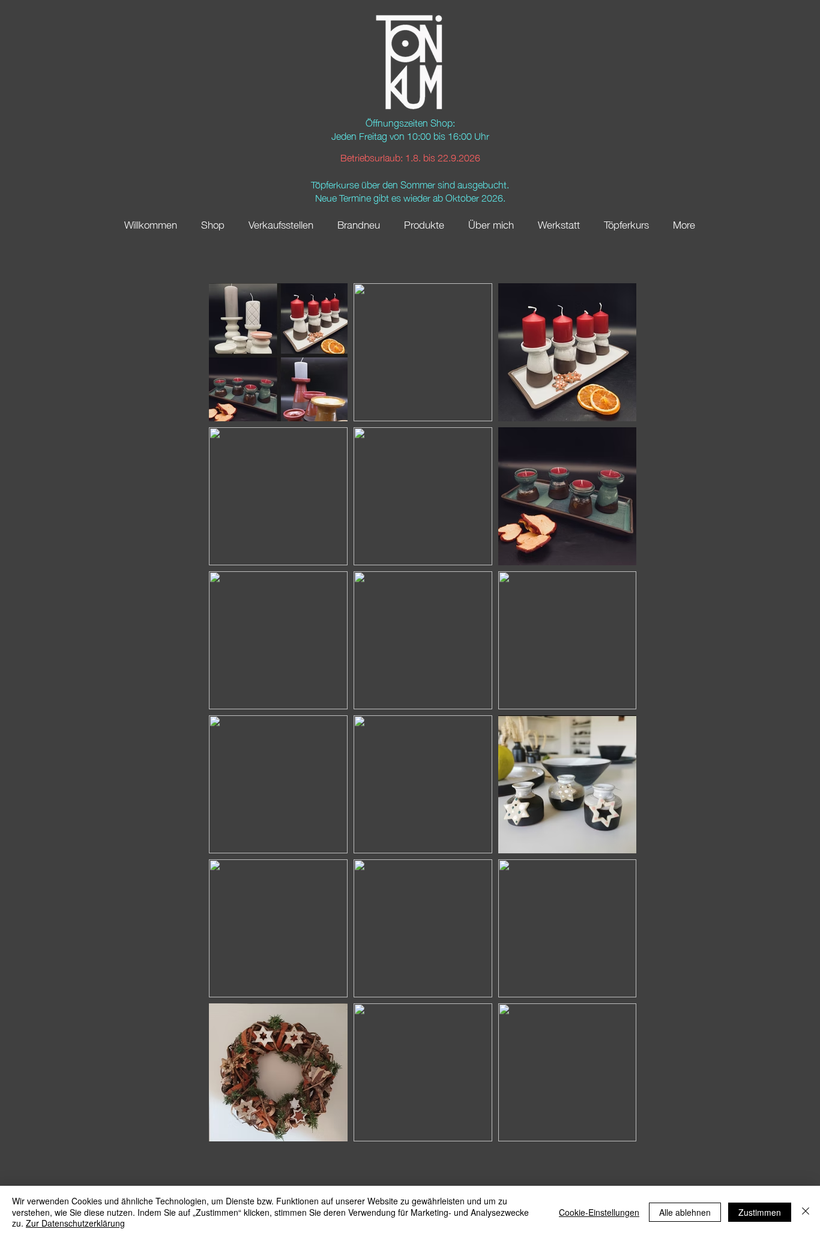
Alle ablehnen (685, 1212)
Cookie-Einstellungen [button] (599, 1212)
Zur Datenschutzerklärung (75, 1223)
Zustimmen (759, 1212)
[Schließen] (805, 1211)
